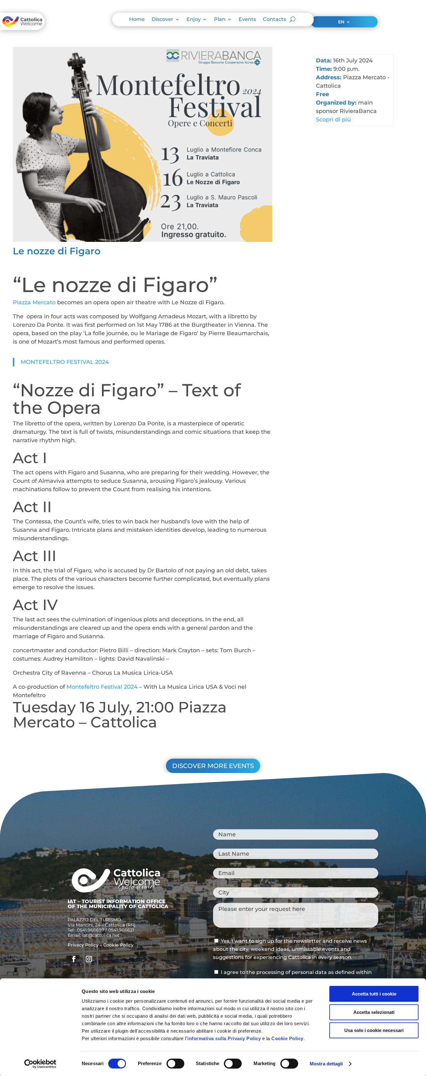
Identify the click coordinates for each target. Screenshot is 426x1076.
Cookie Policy (287, 1038)
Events (247, 19)
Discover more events (213, 766)
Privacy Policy (83, 945)
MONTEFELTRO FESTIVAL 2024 (65, 362)
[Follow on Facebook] (74, 959)
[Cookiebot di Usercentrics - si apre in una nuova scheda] (40, 1064)
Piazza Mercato (34, 302)
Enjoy (193, 19)
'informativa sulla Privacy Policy (223, 1038)
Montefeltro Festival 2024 (102, 686)
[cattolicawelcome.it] (22, 28)
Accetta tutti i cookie (374, 993)
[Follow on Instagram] (89, 959)
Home (137, 19)
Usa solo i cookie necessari (374, 1030)
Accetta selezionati (374, 1012)
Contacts (274, 19)
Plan (219, 19)
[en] (116, 892)
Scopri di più (333, 119)
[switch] (175, 1064)
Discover (162, 19)
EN (341, 22)
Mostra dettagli (326, 1063)
